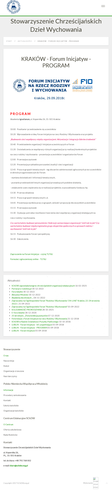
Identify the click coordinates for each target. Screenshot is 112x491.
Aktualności (25, 41)
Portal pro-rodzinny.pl (22, 288)
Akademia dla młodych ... (22, 297)
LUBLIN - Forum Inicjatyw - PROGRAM (29, 327)
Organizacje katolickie (13, 410)
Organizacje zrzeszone (13, 371)
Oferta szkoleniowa (12, 429)
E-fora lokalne (18, 312)
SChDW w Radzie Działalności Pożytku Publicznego (35, 321)
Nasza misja (8, 360)
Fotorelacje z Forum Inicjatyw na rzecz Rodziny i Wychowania (39, 318)
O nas (6, 355)
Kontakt (7, 400)
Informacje (8, 390)
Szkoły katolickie (11, 405)
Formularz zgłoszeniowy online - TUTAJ (28, 259)
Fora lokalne (17, 291)
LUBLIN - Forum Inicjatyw (23, 330)
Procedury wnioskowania (14, 395)
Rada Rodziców (10, 435)
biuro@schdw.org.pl (19, 465)
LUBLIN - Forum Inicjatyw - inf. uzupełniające (32, 324)
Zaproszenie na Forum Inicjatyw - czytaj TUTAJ (31, 254)
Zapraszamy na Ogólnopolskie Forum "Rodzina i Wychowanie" (39, 306)
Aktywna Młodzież (20, 294)
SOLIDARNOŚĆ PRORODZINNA (27, 309)
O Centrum (8, 424)
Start (9, 41)
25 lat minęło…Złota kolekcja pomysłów (30, 315)
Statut (6, 366)
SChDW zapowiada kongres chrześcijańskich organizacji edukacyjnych (43, 285)
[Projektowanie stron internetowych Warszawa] (95, 483)
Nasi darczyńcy (10, 376)
